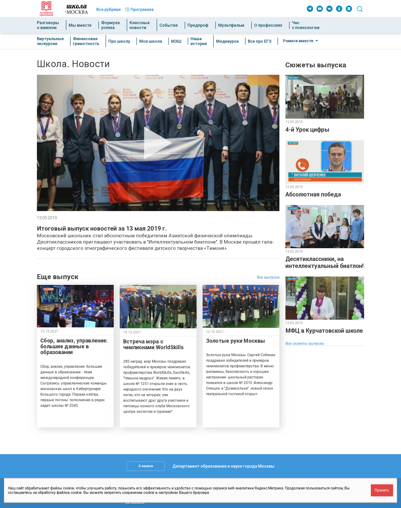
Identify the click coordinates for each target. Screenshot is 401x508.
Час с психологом (306, 25)
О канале (146, 466)
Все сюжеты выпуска (304, 343)
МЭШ (176, 41)
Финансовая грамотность (86, 41)
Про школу (119, 41)
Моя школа (150, 41)
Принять (382, 490)
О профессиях (268, 25)
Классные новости (139, 25)
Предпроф (198, 25)
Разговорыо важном (48, 25)
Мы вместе (80, 25)
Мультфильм (231, 25)
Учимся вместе (298, 40)
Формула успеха (110, 25)
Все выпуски (268, 277)
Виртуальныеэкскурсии (50, 41)
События (168, 25)
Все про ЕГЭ (259, 41)
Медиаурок (227, 41)
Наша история (199, 41)
